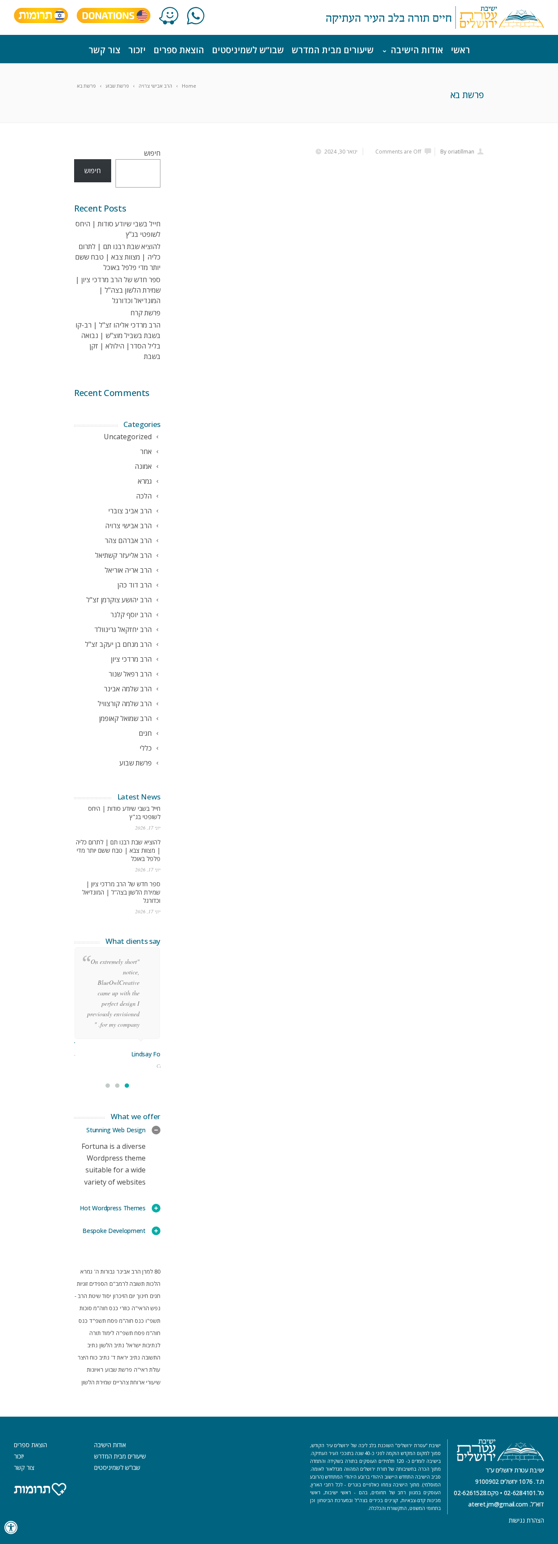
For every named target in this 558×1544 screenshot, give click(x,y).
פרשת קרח (145, 313)
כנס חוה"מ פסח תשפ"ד (116, 1321)
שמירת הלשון (96, 1382)
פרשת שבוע (118, 1369)
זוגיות (82, 1284)
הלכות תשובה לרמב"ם (134, 1284)
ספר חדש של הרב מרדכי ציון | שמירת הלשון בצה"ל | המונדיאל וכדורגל (117, 290)
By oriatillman (457, 151)
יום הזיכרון (124, 1296)
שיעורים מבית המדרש (333, 50)
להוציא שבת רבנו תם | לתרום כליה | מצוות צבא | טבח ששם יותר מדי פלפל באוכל (117, 257)
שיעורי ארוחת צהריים (136, 1382)
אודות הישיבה (417, 50)
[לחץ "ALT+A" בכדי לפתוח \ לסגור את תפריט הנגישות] (11, 1528)
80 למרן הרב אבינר (138, 1271)
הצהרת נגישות (526, 1520)
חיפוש (152, 153)
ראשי (460, 50)
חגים (155, 1296)
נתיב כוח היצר (93, 1357)
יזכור (137, 50)
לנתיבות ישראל (143, 1345)
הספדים (98, 1284)
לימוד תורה (101, 1333)
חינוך (142, 1296)
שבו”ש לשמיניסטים (248, 50)
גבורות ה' (104, 1271)
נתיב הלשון (111, 1345)
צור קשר (104, 50)
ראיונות (95, 1369)
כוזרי (125, 1308)
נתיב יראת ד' (125, 1357)
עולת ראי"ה (147, 1369)
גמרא (86, 1271)
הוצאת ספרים (178, 50)
